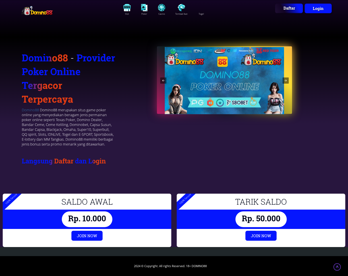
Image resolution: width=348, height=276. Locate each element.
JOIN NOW (87, 235)
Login (318, 8)
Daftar (289, 8)
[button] (163, 80)
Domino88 (30, 110)
